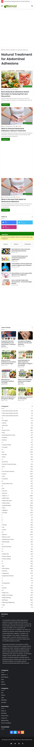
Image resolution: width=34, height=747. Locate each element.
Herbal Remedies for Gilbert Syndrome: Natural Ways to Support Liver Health (25, 362)
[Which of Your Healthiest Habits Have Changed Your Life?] (25, 374)
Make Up (4, 534)
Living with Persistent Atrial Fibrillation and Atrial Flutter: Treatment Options (8, 343)
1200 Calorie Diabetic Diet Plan (10, 410)
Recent (16, 244)
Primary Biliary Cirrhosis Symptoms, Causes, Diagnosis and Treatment (22, 264)
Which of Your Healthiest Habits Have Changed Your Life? (25, 381)
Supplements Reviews (7, 575)
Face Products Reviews (8, 471)
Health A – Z (5, 495)
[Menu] (2, 6)
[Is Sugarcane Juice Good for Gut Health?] (25, 391)
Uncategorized (6, 583)
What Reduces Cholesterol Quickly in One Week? (7, 381)
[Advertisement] (17, 27)
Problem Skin (5, 554)
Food (3, 476)
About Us (3, 710)
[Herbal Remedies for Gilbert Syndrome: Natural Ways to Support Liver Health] (25, 354)
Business (4, 440)
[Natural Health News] (10, 6)
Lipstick (4, 529)
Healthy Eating (6, 503)
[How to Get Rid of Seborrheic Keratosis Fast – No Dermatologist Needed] (6, 282)
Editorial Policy (5, 720)
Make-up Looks (6, 537)
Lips (3, 527)
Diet (3, 452)
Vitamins (4, 587)
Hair (3, 488)
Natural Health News (22, 620)
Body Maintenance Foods (8, 435)
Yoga (3, 604)
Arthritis (4, 423)
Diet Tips (4, 454)
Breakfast (4, 437)
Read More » (5, 104)
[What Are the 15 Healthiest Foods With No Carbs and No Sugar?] (8, 354)
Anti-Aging (5, 420)
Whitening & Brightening (8, 602)
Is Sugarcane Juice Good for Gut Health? (25, 397)
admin (3, 89)
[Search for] (32, 6)
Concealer (4, 447)
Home (3, 49)
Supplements (5, 573)
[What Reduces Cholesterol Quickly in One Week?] (8, 374)
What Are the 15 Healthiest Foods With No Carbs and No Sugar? (8, 361)
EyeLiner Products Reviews (9, 464)
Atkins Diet (5, 425)
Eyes (3, 466)
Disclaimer (3, 713)
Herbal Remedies (6, 505)
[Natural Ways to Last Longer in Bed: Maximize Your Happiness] (6, 275)
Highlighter (5, 510)
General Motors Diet (7, 483)
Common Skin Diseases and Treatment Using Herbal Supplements (20, 257)
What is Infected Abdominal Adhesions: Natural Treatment (13, 129)
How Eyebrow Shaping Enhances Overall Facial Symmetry (18, 1)
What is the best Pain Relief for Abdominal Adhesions (13, 200)
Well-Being (5, 600)
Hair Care (4, 490)
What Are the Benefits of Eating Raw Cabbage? (8, 397)
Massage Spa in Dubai (8, 539)
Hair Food (4, 493)
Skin (3, 566)
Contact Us (4, 718)
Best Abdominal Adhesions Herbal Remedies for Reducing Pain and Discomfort (15, 94)
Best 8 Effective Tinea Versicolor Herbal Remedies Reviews (21, 250)
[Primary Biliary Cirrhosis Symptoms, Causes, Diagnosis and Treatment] (6, 267)
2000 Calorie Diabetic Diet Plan (10, 415)
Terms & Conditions (6, 723)
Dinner (4, 457)
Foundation (5, 478)
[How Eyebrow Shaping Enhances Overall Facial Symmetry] (25, 335)
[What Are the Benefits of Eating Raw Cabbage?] (8, 391)
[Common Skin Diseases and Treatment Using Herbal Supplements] (6, 258)
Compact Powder (6, 444)
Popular (5, 244)
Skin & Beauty (5, 568)
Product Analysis (6, 556)
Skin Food (4, 571)
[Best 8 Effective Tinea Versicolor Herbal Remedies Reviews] (6, 251)
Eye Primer (5, 461)
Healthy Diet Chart (7, 500)
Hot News (4, 512)
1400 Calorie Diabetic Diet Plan (10, 413)
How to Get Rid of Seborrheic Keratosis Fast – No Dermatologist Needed (22, 281)
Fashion (4, 474)
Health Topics (5, 498)
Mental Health (5, 541)
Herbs (3, 507)
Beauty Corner (6, 430)
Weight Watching (6, 597)
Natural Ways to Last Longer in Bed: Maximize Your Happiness (22, 274)
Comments (28, 244)
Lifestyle (4, 524)
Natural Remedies (6, 546)
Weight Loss (5, 592)
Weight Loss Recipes (7, 595)
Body (3, 432)
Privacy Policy (4, 715)
